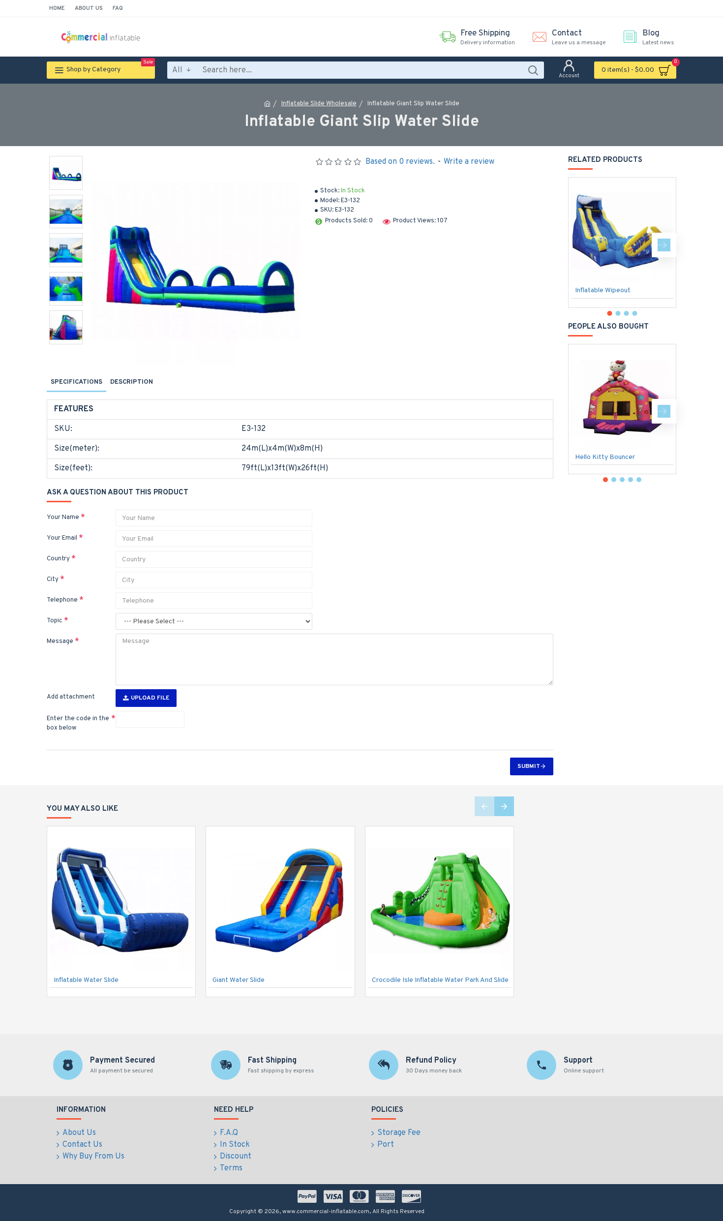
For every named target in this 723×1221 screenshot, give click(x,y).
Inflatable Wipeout (603, 290)
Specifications (76, 382)
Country (58, 559)
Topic (54, 621)
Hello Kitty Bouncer (605, 457)
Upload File (150, 698)
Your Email (62, 538)
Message (60, 641)
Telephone (62, 600)
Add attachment (71, 697)
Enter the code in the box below (78, 724)
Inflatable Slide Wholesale (319, 104)
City (53, 579)
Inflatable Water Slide (86, 980)
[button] (580, 245)
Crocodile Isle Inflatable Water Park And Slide (440, 980)
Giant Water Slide (238, 980)
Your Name (63, 517)
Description (131, 382)
